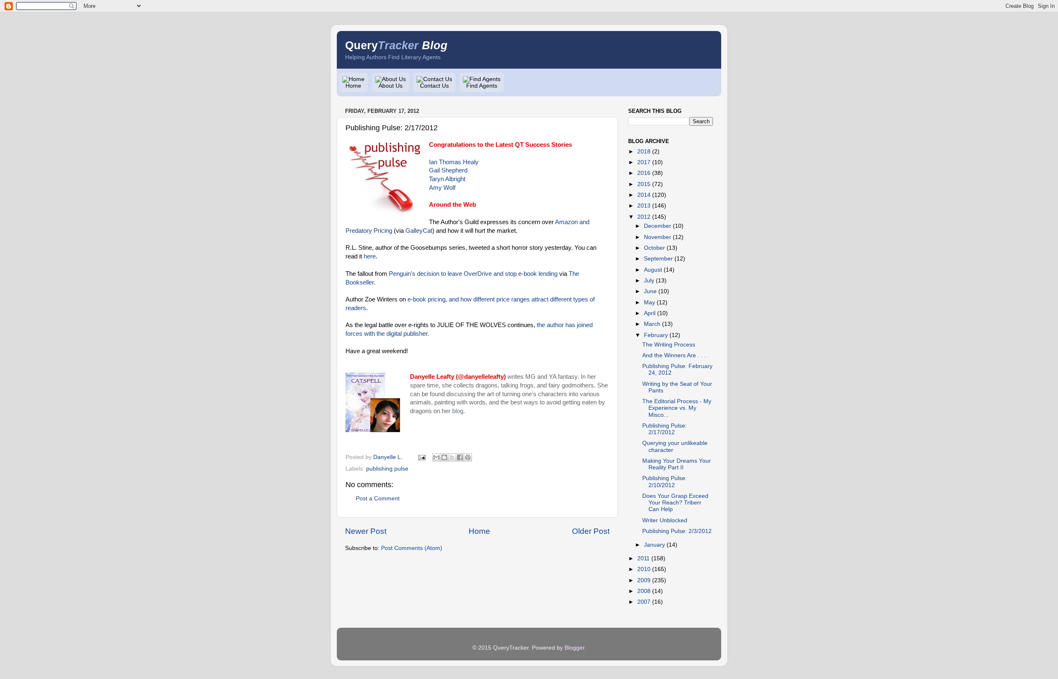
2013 (644, 206)
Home (353, 86)
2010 (644, 569)
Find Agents (481, 86)
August (653, 270)
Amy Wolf (442, 187)
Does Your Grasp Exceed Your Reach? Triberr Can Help (675, 502)
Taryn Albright (447, 179)
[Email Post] (421, 457)
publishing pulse (387, 469)
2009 (644, 580)
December (657, 226)
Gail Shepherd (448, 170)
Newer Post (365, 531)
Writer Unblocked (664, 520)
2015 (644, 184)
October (654, 248)
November (657, 237)
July (649, 280)
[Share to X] (452, 457)
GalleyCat (418, 230)
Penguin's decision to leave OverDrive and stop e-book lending (473, 273)
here (370, 256)
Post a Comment (378, 498)
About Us (391, 86)
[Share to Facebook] (460, 457)
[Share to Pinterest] (468, 457)
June (650, 291)
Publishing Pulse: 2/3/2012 (677, 531)
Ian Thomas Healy (454, 162)
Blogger (574, 648)
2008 (644, 591)
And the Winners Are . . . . (675, 355)
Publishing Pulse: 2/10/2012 (664, 481)
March (652, 324)
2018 (644, 151)
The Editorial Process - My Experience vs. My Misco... (676, 408)
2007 (644, 602)
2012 (644, 217)
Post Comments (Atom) (411, 548)
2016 (644, 173)
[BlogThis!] (444, 457)
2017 (644, 162)
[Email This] (436, 457)
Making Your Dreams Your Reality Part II (676, 464)
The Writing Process (668, 345)
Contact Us (434, 86)
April (649, 313)
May (649, 302)
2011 (643, 558)
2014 (644, 195)
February (656, 335)
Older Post (591, 531)
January (654, 545)
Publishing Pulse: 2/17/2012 (664, 429)
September (658, 259)
